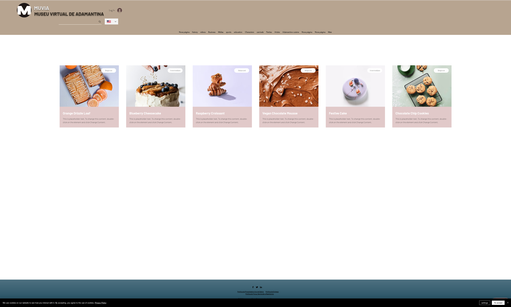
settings (484, 302)
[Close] (507, 303)
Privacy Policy (100, 302)
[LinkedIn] (261, 287)
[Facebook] (253, 287)
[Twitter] (257, 287)
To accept (498, 302)
